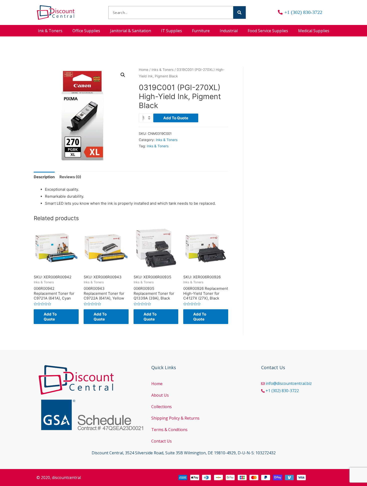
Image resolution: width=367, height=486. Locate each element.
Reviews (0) (70, 176)
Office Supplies (86, 30)
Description (44, 176)
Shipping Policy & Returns (175, 418)
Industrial (229, 30)
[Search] (239, 12)
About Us (160, 395)
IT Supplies (171, 30)
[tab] (44, 177)
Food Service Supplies (268, 30)
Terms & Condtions (169, 429)
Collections (161, 406)
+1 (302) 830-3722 (282, 390)
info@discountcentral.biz (289, 383)
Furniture (201, 30)
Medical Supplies (313, 30)
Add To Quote (175, 118)
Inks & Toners (163, 70)
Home (143, 70)
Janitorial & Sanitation (130, 30)
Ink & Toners (50, 30)
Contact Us (161, 441)
